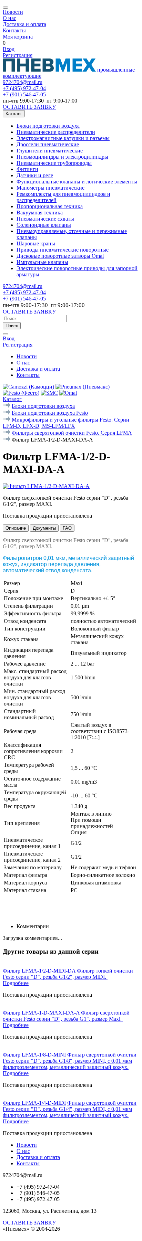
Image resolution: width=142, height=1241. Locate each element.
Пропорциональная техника (50, 206)
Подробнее (16, 983)
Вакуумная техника (40, 212)
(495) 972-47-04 (24, 88)
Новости (13, 12)
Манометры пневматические (50, 188)
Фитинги (27, 169)
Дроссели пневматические (48, 144)
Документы (44, 528)
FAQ (67, 528)
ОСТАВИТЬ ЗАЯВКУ (29, 107)
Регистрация (17, 55)
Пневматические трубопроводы (54, 163)
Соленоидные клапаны (44, 225)
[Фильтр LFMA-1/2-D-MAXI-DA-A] (46, 486)
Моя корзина (18, 37)
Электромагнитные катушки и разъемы (63, 138)
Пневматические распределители (56, 132)
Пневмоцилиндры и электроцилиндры (62, 157)
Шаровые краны (36, 243)
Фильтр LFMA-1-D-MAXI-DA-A (41, 1013)
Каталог (14, 113)
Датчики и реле (35, 175)
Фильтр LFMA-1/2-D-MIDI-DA (39, 971)
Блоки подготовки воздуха (48, 126)
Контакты (14, 30)
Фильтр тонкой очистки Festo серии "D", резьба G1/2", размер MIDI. (68, 974)
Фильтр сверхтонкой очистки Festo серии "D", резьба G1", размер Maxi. (66, 1016)
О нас (9, 18)
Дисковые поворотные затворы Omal (60, 256)
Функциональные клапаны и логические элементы (77, 181)
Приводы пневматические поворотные (63, 250)
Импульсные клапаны (42, 262)
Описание (16, 528)
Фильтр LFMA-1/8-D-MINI (34, 1055)
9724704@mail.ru (22, 82)
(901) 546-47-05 (24, 94)
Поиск (12, 325)
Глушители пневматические (50, 150)
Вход (8, 49)
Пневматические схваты (45, 219)
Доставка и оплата (24, 24)
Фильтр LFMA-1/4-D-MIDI (34, 1103)
